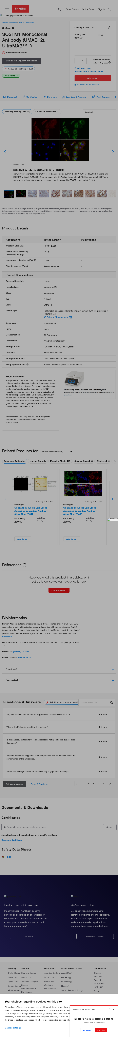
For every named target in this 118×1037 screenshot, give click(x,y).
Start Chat (101, 1030)
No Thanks (87, 1030)
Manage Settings (13, 1027)
